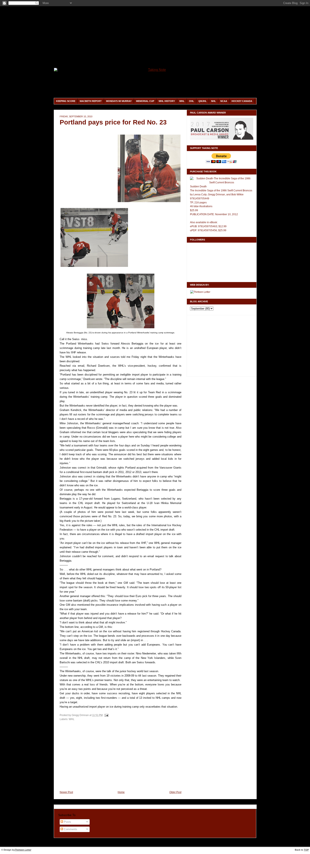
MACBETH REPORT (91, 101)
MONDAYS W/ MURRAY (119, 101)
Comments (70, 829)
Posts (67, 821)
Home (121, 792)
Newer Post (66, 792)
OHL (191, 101)
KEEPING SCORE (65, 101)
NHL (213, 101)
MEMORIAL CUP (145, 101)
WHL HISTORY (167, 101)
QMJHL (202, 101)
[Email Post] (105, 715)
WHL (182, 101)
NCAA (223, 101)
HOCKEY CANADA (242, 101)
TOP (306, 850)
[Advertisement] (155, 36)
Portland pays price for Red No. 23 (113, 122)
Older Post (175, 792)
